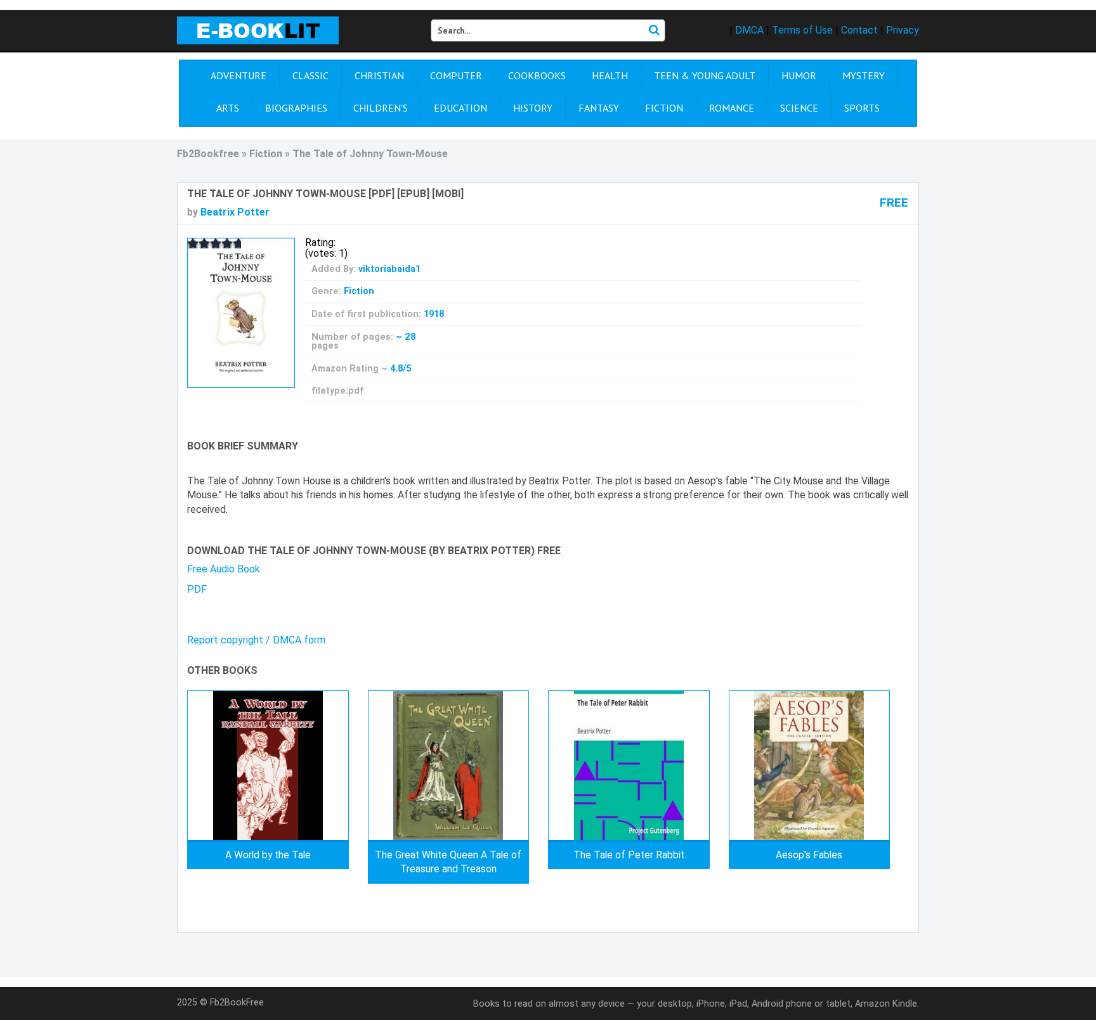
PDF (197, 589)
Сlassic (310, 75)
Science (799, 107)
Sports (862, 107)
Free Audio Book (223, 569)
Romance (731, 107)
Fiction (664, 107)
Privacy (902, 30)
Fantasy (598, 107)
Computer (456, 75)
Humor (798, 75)
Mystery (863, 75)
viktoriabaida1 (389, 269)
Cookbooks (537, 75)
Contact (859, 30)
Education (460, 107)
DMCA (749, 30)
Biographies (296, 107)
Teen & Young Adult (704, 75)
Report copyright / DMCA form (256, 640)
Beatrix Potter (235, 212)
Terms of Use (802, 30)
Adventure (238, 75)
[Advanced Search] (654, 30)
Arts (227, 107)
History (532, 107)
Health (610, 75)
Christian (379, 75)
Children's (380, 107)
